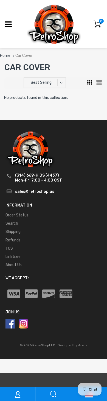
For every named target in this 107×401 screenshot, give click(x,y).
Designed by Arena (73, 345)
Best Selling (41, 82)
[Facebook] (10, 323)
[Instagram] (23, 323)
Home (5, 55)
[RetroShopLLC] (54, 23)
